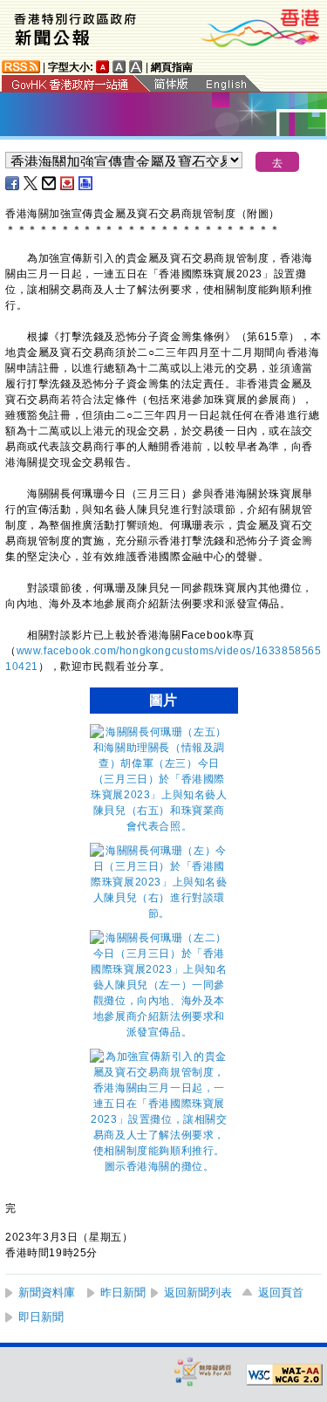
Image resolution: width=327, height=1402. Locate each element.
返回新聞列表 (198, 1292)
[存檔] (68, 183)
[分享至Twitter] (31, 183)
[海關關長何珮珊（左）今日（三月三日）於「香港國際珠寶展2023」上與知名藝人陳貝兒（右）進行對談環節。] (159, 913)
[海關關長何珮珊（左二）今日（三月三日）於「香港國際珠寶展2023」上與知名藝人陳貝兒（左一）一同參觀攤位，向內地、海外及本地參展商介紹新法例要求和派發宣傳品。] (159, 1032)
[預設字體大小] (103, 66)
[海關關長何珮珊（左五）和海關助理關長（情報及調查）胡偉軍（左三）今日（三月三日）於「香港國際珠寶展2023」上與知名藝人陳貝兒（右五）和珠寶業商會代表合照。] (159, 826)
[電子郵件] (50, 183)
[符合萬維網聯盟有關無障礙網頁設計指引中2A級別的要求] (284, 1375)
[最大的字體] (136, 66)
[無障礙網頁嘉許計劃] (203, 1371)
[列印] (86, 183)
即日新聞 (41, 1316)
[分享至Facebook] (13, 183)
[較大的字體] (119, 66)
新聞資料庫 (46, 1292)
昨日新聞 (123, 1292)
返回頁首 (280, 1292)
